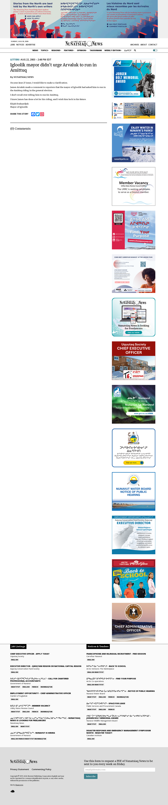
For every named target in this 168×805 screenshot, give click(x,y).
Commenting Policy (41, 769)
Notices (20, 44)
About (143, 44)
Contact (152, 44)
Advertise (30, 44)
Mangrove (19, 785)
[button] (12, 791)
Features (68, 50)
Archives (134, 44)
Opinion (81, 50)
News (35, 50)
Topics (44, 50)
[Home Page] (84, 43)
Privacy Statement (19, 769)
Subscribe (91, 776)
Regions (56, 50)
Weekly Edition (112, 50)
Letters (14, 59)
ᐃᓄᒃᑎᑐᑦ (127, 50)
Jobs (13, 44)
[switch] (155, 50)
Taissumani (96, 50)
